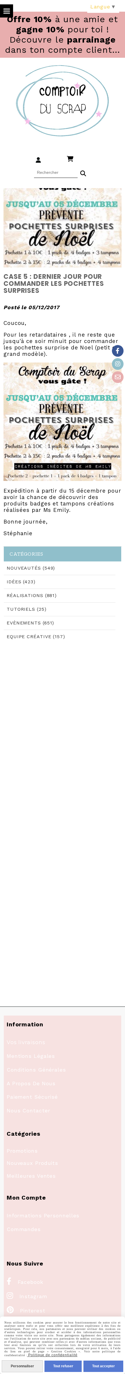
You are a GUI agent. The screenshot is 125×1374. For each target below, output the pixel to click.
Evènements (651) (30, 623)
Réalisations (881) (32, 595)
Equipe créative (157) (36, 636)
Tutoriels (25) (27, 609)
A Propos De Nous (31, 1083)
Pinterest (26, 1311)
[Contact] (118, 377)
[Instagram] (118, 364)
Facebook (25, 1282)
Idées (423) (21, 581)
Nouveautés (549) (31, 568)
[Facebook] (118, 351)
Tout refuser (63, 1366)
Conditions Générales (36, 1070)
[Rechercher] (83, 172)
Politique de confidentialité (52, 1355)
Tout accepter (103, 1366)
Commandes (24, 1229)
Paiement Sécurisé (32, 1097)
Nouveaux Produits (32, 1163)
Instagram (27, 1296)
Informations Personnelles (43, 1215)
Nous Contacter (28, 1110)
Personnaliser (22, 1366)
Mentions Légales (31, 1056)
